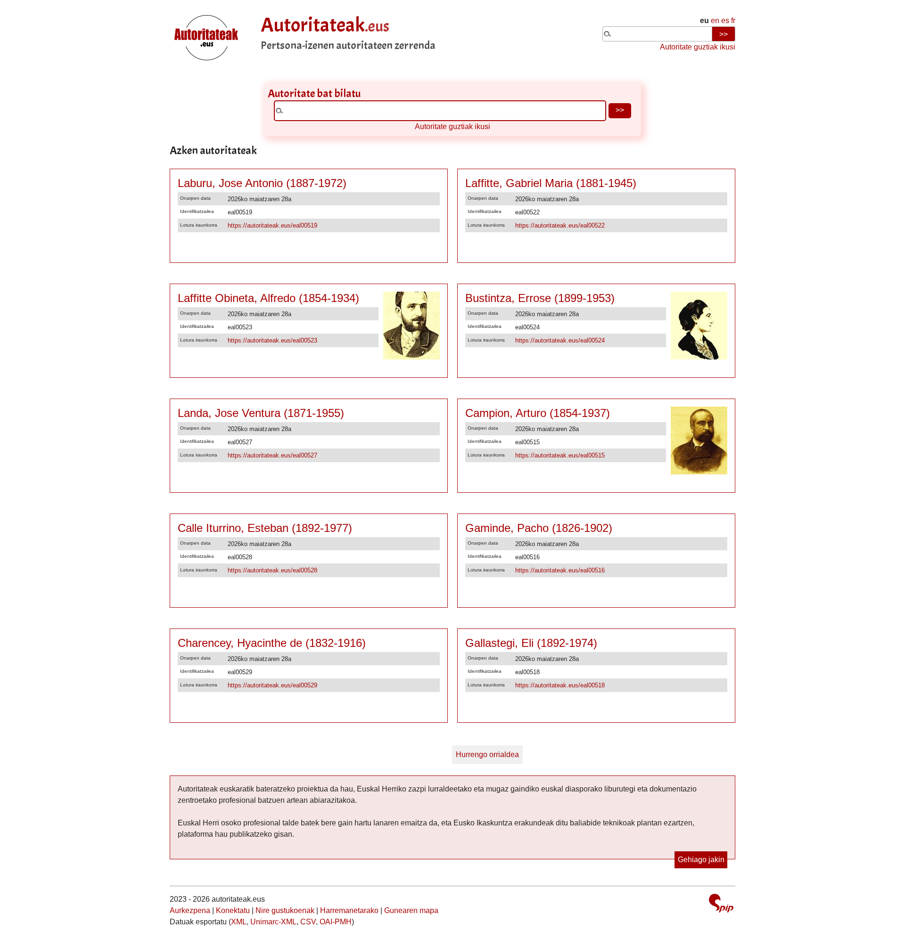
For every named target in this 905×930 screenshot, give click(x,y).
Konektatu (233, 910)
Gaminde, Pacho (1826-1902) (538, 528)
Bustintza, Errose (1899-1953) (540, 298)
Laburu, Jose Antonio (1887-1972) (262, 183)
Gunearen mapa (411, 910)
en (715, 20)
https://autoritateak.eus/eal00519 (272, 225)
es (725, 20)
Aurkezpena (190, 910)
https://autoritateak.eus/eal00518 (560, 685)
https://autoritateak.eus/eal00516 (560, 570)
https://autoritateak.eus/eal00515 (560, 455)
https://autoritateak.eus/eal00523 (272, 340)
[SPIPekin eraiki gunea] (721, 904)
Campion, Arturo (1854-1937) (537, 413)
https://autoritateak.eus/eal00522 (560, 225)
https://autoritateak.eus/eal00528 (272, 570)
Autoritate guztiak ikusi (697, 47)
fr (733, 20)
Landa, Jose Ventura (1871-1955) (261, 413)
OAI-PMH (336, 922)
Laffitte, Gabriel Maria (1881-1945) (550, 183)
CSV (308, 922)
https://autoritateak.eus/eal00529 (272, 685)
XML (239, 922)
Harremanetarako (349, 910)
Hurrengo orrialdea (487, 755)
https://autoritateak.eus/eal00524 (560, 340)
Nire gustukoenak (284, 910)
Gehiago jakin (701, 860)
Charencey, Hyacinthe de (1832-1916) (272, 642)
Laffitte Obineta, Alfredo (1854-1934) (268, 298)
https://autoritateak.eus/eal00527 (272, 455)
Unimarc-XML (273, 922)
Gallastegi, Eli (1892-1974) (531, 642)
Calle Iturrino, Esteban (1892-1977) (265, 528)
